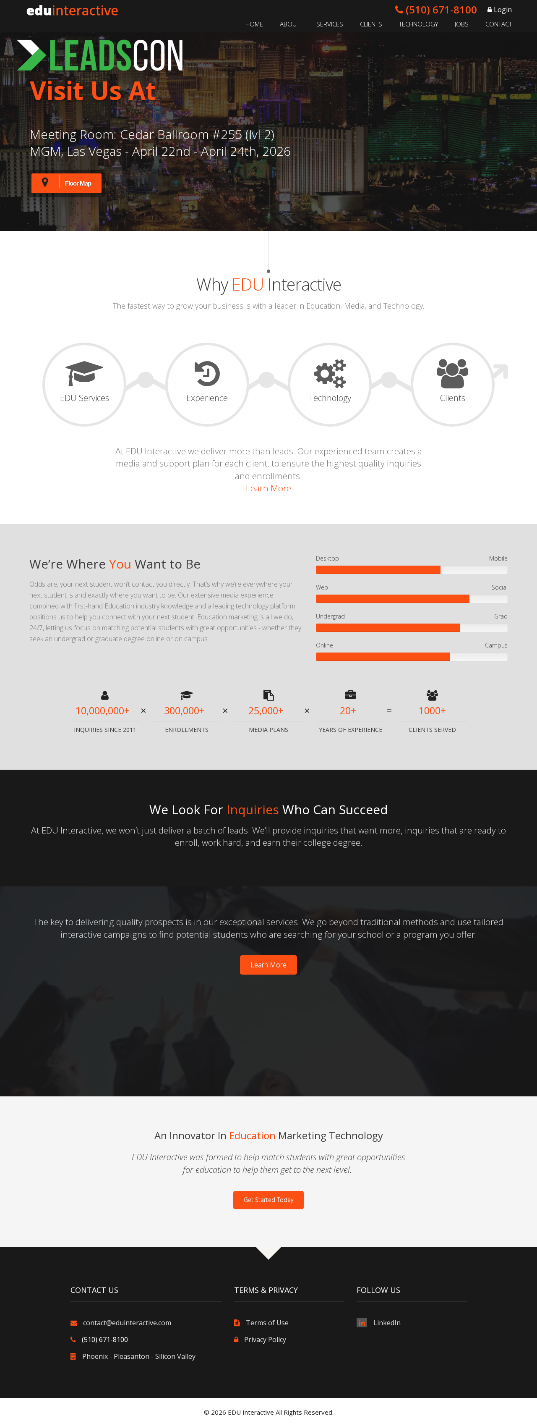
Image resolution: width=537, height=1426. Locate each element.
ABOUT (290, 24)
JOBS (462, 24)
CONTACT (498, 24)
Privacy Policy (265, 1339)
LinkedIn (387, 1322)
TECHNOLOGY (418, 24)
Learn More (268, 488)
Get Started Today (268, 1200)
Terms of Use (267, 1322)
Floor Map (78, 183)
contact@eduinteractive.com (127, 1322)
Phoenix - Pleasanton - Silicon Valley (139, 1356)
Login (503, 9)
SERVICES (329, 24)
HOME (254, 24)
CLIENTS (371, 24)
